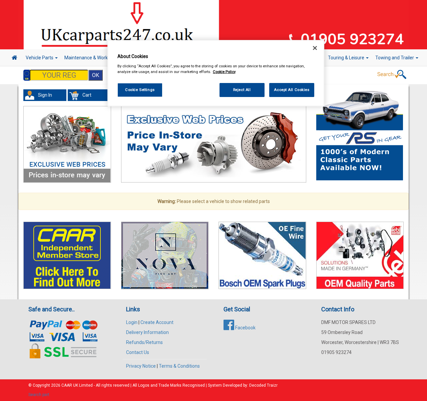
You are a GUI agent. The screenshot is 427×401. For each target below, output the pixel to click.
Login (131, 322)
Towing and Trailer (395, 57)
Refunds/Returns (144, 342)
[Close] (315, 48)
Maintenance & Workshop (91, 57)
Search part (38, 394)
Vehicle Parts (40, 57)
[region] (215, 73)
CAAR (66, 385)
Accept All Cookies (291, 89)
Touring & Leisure (346, 57)
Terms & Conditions (179, 366)
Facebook (245, 327)
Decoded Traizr (263, 385)
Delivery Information (147, 332)
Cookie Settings (140, 89)
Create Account (156, 322)
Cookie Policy (224, 71)
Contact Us (137, 352)
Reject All (242, 89)
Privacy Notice (141, 366)
